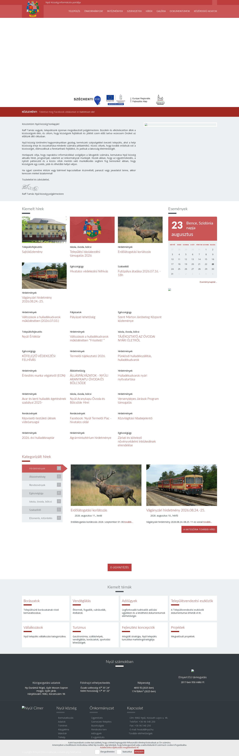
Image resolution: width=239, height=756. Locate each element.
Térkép (61, 737)
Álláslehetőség (44, 476)
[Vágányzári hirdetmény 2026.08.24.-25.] (44, 275)
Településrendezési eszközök (192, 601)
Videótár (62, 733)
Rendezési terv (99, 729)
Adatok (62, 721)
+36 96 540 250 (147, 721)
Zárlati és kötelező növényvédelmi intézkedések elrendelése (137, 441)
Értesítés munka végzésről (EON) (43, 375)
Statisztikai (127, 751)
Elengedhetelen (107, 751)
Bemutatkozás (65, 717)
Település (74, 11)
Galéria (161, 11)
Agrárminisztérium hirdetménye (90, 437)
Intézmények (115, 11)
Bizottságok (97, 725)
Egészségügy (44, 493)
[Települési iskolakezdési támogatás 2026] (92, 230)
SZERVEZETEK (134, 11)
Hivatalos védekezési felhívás (89, 271)
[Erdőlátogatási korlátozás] (140, 230)
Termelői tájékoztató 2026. (88, 356)
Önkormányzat (93, 11)
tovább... (128, 521)
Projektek (178, 627)
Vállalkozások (33, 627)
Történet (62, 725)
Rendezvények (44, 484)
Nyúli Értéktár (31, 336)
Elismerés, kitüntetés (44, 518)
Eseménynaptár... (208, 281)
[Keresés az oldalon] (214, 3)
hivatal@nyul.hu (145, 729)
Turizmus (79, 627)
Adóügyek (129, 601)
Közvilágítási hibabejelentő (135, 418)
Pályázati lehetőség (82, 317)
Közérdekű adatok (205, 11)
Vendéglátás (82, 601)
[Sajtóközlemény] (44, 230)
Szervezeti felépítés (101, 721)
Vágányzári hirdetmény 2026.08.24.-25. (175, 510)
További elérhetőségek (141, 733)
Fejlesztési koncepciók (138, 627)
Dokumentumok (180, 11)
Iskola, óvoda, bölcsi (44, 501)
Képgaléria (63, 729)
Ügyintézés (97, 717)
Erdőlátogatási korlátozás (134, 252)
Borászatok (32, 601)
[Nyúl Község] (33, 9)
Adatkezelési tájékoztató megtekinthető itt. (119, 747)
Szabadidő (44, 509)
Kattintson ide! (87, 111)
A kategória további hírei (199, 529)
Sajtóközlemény (32, 252)
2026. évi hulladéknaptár (38, 437)
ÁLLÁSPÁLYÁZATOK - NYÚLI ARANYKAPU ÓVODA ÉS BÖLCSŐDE (89, 379)
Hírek (149, 11)
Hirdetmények (44, 468)
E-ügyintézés (119, 567)
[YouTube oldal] (208, 3)
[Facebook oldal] (204, 3)
